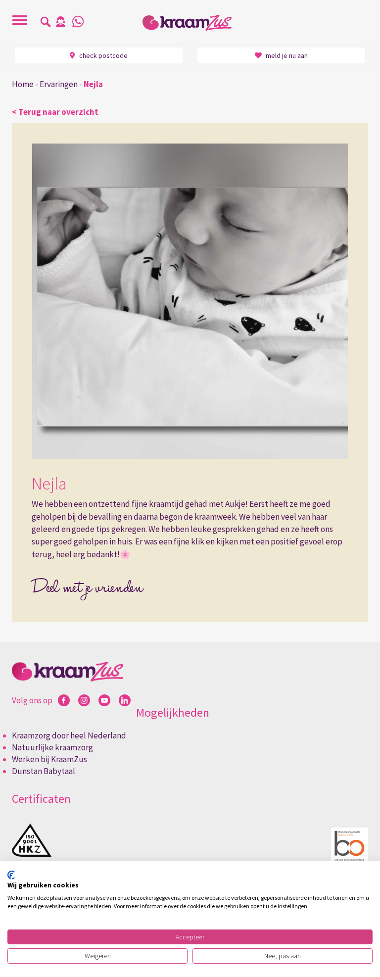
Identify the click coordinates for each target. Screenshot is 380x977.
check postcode (103, 55)
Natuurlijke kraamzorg (52, 747)
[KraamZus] (190, 23)
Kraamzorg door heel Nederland (69, 735)
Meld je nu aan (286, 55)
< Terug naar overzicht (55, 111)
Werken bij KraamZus (49, 759)
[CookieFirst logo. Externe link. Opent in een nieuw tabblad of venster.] (11, 875)
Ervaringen (59, 84)
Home (23, 84)
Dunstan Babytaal (43, 771)
